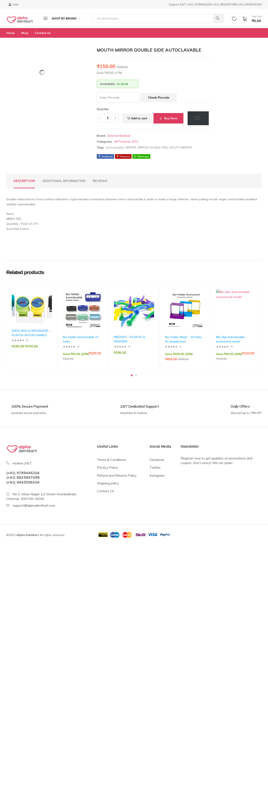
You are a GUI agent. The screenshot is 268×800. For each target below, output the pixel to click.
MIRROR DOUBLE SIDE (153, 147)
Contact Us (42, 33)
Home (10, 33)
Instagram (157, 475)
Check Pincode (158, 97)
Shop (24, 33)
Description (24, 181)
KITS (135, 141)
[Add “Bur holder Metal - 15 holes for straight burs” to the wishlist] (200, 301)
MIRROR (130, 147)
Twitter (155, 467)
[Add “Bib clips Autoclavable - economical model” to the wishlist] (251, 301)
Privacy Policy (107, 467)
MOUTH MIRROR (180, 147)
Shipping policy (108, 483)
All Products (122, 141)
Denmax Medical (118, 136)
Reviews (100, 181)
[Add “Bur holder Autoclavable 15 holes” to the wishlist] (97, 301)
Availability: (107, 84)
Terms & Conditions (111, 460)
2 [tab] (136, 375)
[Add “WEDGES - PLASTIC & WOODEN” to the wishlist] (149, 301)
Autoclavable (115, 147)
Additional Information (63, 181)
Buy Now (170, 118)
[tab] (24, 181)
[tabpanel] (31, 326)
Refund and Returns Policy (117, 475)
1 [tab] (132, 375)
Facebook (156, 460)
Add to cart (139, 118)
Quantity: (103, 109)
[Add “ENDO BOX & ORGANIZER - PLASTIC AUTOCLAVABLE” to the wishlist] (46, 301)
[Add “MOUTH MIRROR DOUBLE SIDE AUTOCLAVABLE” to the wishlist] (198, 118)
